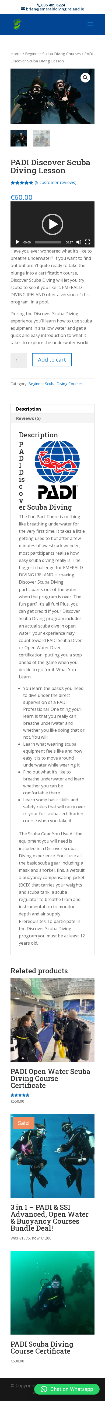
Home (16, 53)
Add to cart (52, 359)
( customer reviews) (55, 182)
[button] (85, 77)
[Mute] (79, 242)
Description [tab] (28, 409)
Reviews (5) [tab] (28, 418)
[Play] (17, 242)
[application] (52, 224)
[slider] (48, 242)
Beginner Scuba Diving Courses (53, 53)
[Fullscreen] (87, 242)
